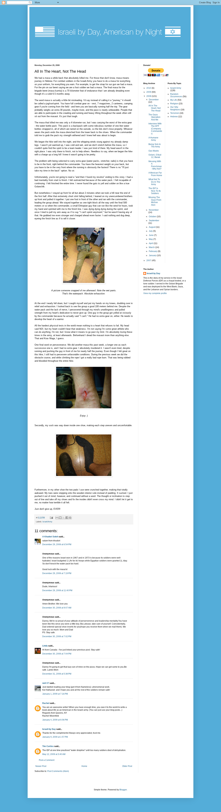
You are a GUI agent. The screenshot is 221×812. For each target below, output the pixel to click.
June (151, 235)
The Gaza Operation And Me (154, 117)
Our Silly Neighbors (175, 108)
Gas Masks (153, 151)
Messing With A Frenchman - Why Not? (155, 165)
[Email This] (57, 517)
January (153, 255)
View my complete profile (155, 293)
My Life (173, 100)
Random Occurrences (176, 95)
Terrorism (174, 113)
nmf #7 (45, 683)
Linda (45, 646)
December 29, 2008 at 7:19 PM (56, 573)
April (151, 243)
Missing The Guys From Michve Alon (154, 201)
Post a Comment (46, 760)
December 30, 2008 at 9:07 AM (56, 608)
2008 (149, 96)
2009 (149, 92)
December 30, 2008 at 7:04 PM (56, 654)
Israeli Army (47, 522)
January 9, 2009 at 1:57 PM (55, 737)
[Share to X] (63, 517)
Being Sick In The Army (154, 145)
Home (84, 766)
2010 (149, 88)
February (153, 251)
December (154, 99)
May (151, 239)
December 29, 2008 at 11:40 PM (57, 590)
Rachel (45, 703)
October (153, 216)
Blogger (123, 789)
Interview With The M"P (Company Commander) (155, 128)
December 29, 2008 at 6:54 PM (56, 544)
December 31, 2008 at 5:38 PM (56, 674)
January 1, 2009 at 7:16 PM (55, 694)
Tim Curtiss (48, 746)
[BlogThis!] (60, 517)
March (152, 247)
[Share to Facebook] (67, 517)
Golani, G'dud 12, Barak (154, 156)
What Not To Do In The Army (154, 182)
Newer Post (40, 766)
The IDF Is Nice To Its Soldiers (154, 191)
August (152, 227)
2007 (149, 260)
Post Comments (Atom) (58, 771)
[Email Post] (51, 517)
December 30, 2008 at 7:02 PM (56, 636)
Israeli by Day (49, 729)
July (151, 231)
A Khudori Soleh (50, 536)
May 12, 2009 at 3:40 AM (53, 754)
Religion (174, 103)
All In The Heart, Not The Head (154, 108)
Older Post (127, 766)
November (154, 210)
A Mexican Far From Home (155, 174)
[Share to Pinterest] (70, 517)
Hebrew (174, 116)
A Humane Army (153, 138)
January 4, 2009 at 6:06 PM (55, 720)
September (154, 220)
